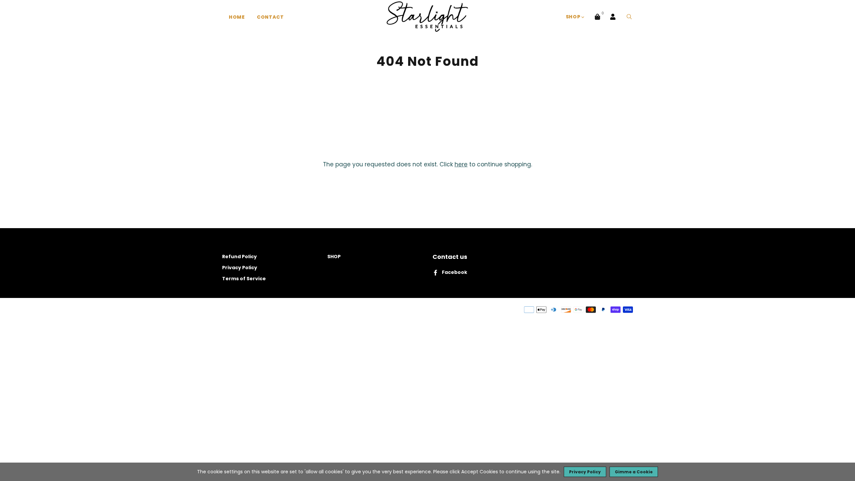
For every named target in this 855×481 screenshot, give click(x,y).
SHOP (574, 16)
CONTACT (270, 17)
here (461, 164)
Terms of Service (244, 278)
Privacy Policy (239, 267)
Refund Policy (239, 256)
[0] (597, 17)
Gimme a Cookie (634, 472)
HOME (237, 17)
